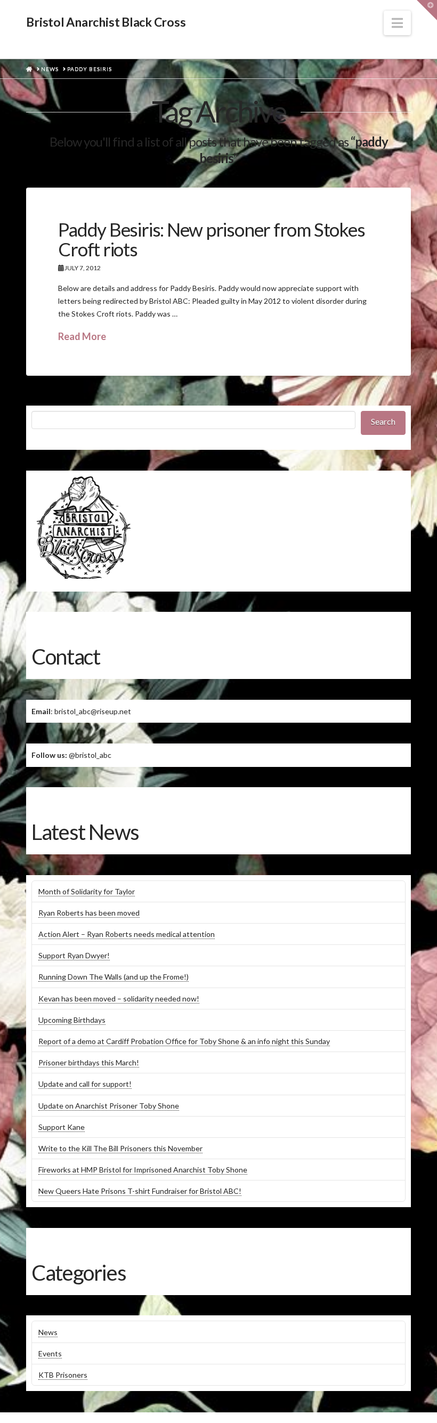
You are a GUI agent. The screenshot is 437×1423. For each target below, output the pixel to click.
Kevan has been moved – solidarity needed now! (118, 998)
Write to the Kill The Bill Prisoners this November (120, 1148)
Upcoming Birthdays (72, 1019)
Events (50, 1353)
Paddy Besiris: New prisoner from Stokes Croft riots (211, 239)
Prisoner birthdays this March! (88, 1062)
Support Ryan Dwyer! (74, 955)
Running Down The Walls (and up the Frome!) (113, 976)
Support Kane (61, 1126)
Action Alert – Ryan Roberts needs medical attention (126, 934)
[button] (397, 23)
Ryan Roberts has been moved (89, 912)
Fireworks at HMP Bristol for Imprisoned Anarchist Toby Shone (142, 1169)
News (48, 1332)
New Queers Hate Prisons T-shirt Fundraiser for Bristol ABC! (139, 1190)
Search (383, 421)
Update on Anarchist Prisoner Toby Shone (108, 1105)
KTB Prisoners (62, 1374)
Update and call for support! (85, 1083)
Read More (82, 336)
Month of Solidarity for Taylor (86, 891)
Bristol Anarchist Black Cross (105, 22)
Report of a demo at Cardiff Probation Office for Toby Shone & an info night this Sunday (184, 1041)
